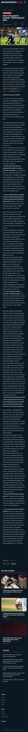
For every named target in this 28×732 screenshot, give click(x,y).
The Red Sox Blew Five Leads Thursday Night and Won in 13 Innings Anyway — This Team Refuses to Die (13, 661)
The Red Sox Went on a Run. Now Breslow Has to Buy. (13, 680)
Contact (3, 714)
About (2, 711)
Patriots (3, 697)
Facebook (13, 563)
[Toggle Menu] (25, 2)
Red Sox (3, 699)
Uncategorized (9, 10)
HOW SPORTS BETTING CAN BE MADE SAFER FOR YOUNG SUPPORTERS (12, 639)
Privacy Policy (4, 716)
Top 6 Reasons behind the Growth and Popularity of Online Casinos (13, 591)
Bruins (2, 704)
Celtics (3, 702)
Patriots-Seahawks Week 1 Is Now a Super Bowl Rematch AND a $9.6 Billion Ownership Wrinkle (14, 674)
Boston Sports (12, 2)
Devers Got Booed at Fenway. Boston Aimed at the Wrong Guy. (12, 655)
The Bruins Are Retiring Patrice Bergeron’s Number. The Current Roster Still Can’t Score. (14, 668)
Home (4, 10)
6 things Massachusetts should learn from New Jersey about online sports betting (14, 615)
